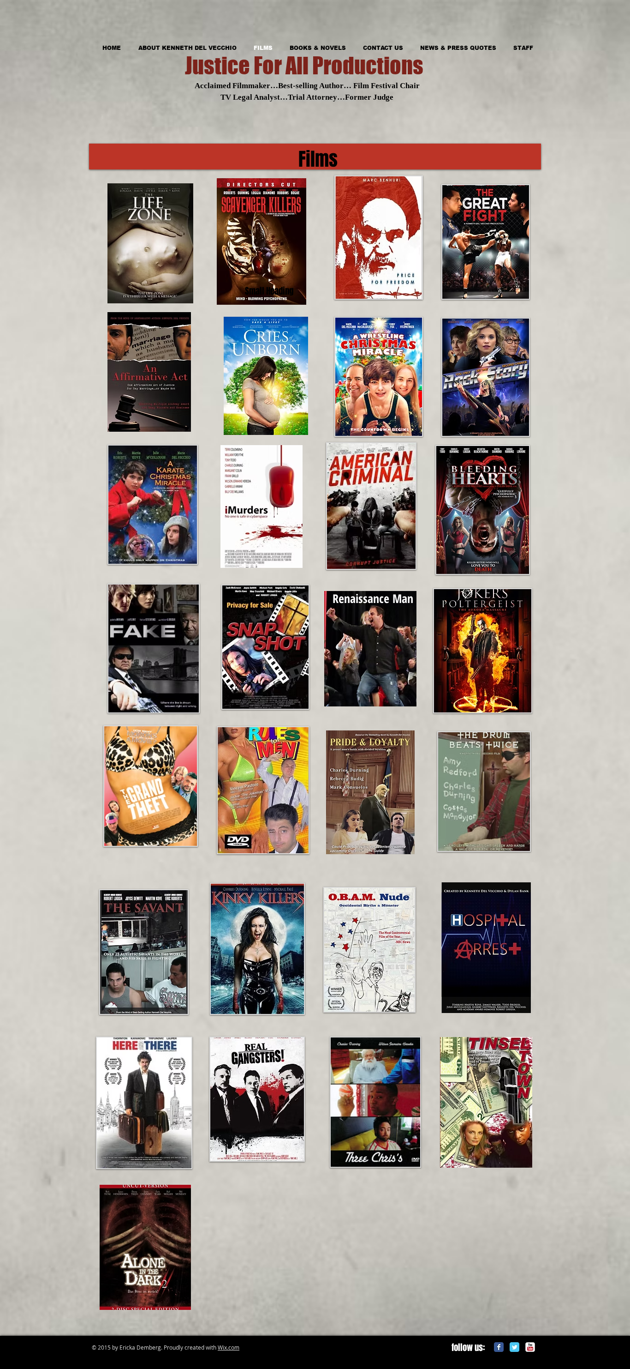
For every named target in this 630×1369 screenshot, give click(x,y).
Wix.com (228, 1347)
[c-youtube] (530, 1347)
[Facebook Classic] (499, 1347)
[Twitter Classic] (514, 1347)
